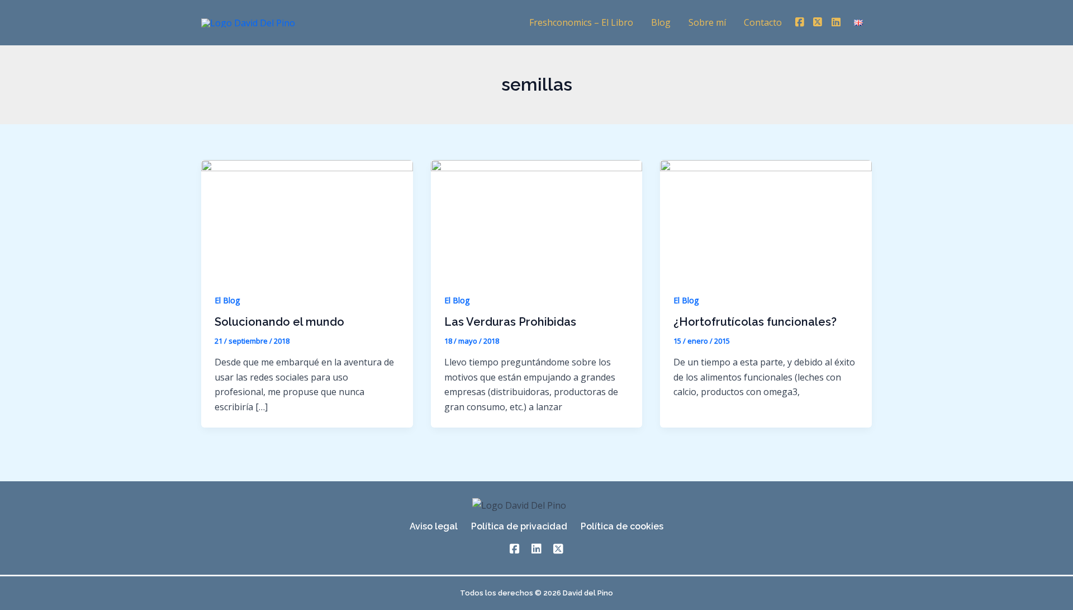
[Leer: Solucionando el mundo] (307, 219)
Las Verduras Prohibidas (510, 322)
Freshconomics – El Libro (581, 22)
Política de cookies (622, 526)
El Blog (227, 300)
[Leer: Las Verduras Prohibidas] (537, 219)
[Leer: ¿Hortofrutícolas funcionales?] (766, 219)
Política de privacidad (519, 526)
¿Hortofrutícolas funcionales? (755, 322)
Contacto (763, 22)
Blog (661, 22)
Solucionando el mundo (279, 322)
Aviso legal (434, 526)
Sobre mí (707, 22)
